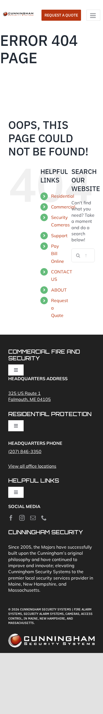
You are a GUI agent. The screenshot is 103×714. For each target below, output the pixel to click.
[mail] (33, 518)
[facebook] (11, 518)
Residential (62, 196)
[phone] (44, 518)
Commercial (63, 207)
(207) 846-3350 (24, 451)
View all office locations (32, 466)
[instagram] (22, 518)
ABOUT (59, 290)
